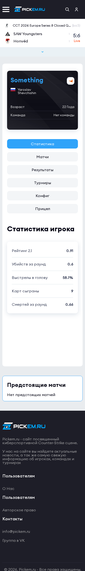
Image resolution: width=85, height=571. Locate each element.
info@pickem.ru (16, 531)
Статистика (42, 143)
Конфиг (42, 195)
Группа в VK (13, 540)
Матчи (42, 156)
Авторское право (19, 510)
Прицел (42, 208)
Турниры (42, 182)
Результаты (42, 169)
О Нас (8, 488)
